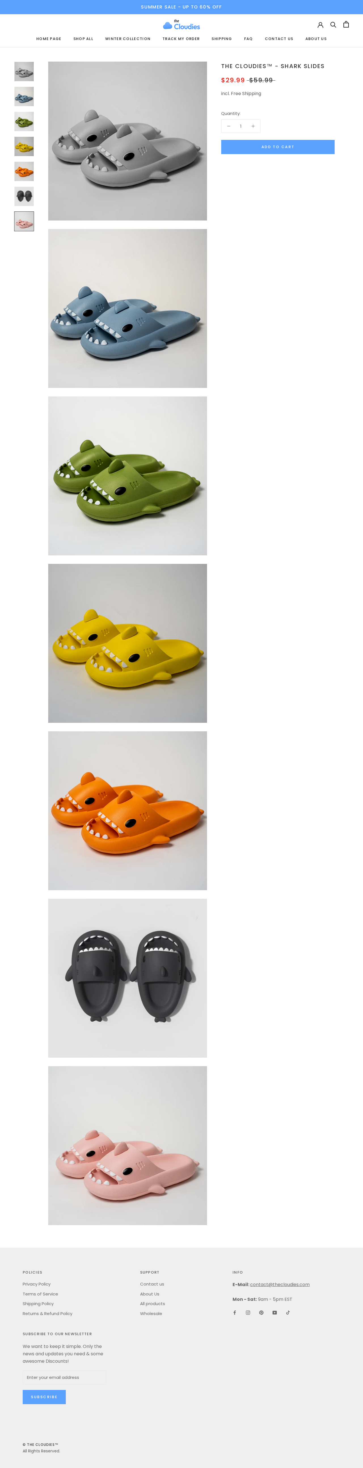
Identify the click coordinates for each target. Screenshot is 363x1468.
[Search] (333, 24)
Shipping (222, 38)
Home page (49, 38)
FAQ (248, 38)
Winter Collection (128, 38)
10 (243, 133)
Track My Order (181, 38)
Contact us (279, 38)
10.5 (260, 133)
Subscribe (44, 1397)
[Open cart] (346, 24)
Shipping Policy (38, 1304)
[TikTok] (288, 1312)
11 (276, 133)
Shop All (83, 38)
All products (152, 1304)
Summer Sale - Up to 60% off (181, 7)
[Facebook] (235, 1312)
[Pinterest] (261, 1312)
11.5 (292, 133)
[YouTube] (275, 1312)
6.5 (242, 119)
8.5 (306, 119)
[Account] (320, 24)
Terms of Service (40, 1294)
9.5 (227, 133)
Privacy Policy (36, 1284)
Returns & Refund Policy (47, 1313)
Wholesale (151, 1313)
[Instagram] (248, 1312)
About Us (316, 38)
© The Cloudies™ (40, 1444)
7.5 (274, 119)
